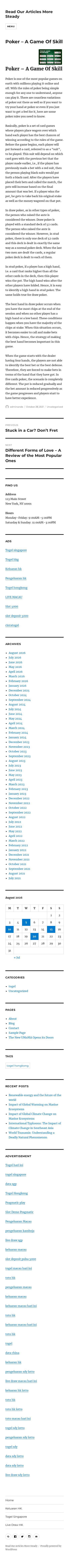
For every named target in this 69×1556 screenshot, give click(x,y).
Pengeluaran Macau (18, 1221)
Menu (11, 26)
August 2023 (17, 760)
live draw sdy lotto (17, 1475)
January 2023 (17, 793)
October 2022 (18, 807)
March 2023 (16, 784)
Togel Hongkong (16, 1193)
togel (12, 986)
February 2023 (18, 789)
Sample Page (17, 1032)
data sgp (11, 1183)
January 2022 (17, 850)
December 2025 (19, 690)
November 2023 (19, 746)
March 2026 (17, 676)
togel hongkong (18, 1065)
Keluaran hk (13, 569)
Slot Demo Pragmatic (19, 1212)
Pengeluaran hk (15, 578)
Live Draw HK (14, 1524)
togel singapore (15, 1174)
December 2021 (19, 854)
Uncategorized (55, 406)
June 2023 (15, 770)
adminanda (16, 406)
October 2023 (17, 751)
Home (9, 1500)
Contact (14, 1028)
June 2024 (15, 714)
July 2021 (15, 878)
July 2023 (15, 765)
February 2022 (18, 845)
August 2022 (17, 817)
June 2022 (15, 826)
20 (34, 936)
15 (51, 929)
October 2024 (18, 695)
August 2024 (17, 704)
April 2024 (15, 723)
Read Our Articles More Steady (21, 1546)
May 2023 (15, 775)
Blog (12, 1023)
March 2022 (17, 840)
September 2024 (20, 699)
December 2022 (19, 798)
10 (9, 929)
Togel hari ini (14, 1165)
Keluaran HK (13, 1508)
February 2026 (18, 681)
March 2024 (17, 728)
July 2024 (15, 709)
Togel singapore (16, 550)
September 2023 (19, 756)
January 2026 (17, 685)
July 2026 (15, 657)
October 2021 (17, 864)
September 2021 (19, 868)
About (13, 1018)
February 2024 (18, 732)
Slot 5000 (11, 606)
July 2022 (15, 822)
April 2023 (15, 779)
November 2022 (19, 803)
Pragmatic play (15, 1202)
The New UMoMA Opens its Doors (31, 1037)
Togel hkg (12, 559)
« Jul (17, 957)
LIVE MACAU (13, 597)
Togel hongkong (16, 587)
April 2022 (15, 836)
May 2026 (15, 667)
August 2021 (17, 873)
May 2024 (15, 718)
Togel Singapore (16, 1516)
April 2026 (16, 671)
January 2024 (17, 737)
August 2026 (17, 653)
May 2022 (15, 831)
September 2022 (20, 812)
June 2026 (15, 662)
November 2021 (19, 859)
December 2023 (19, 742)
